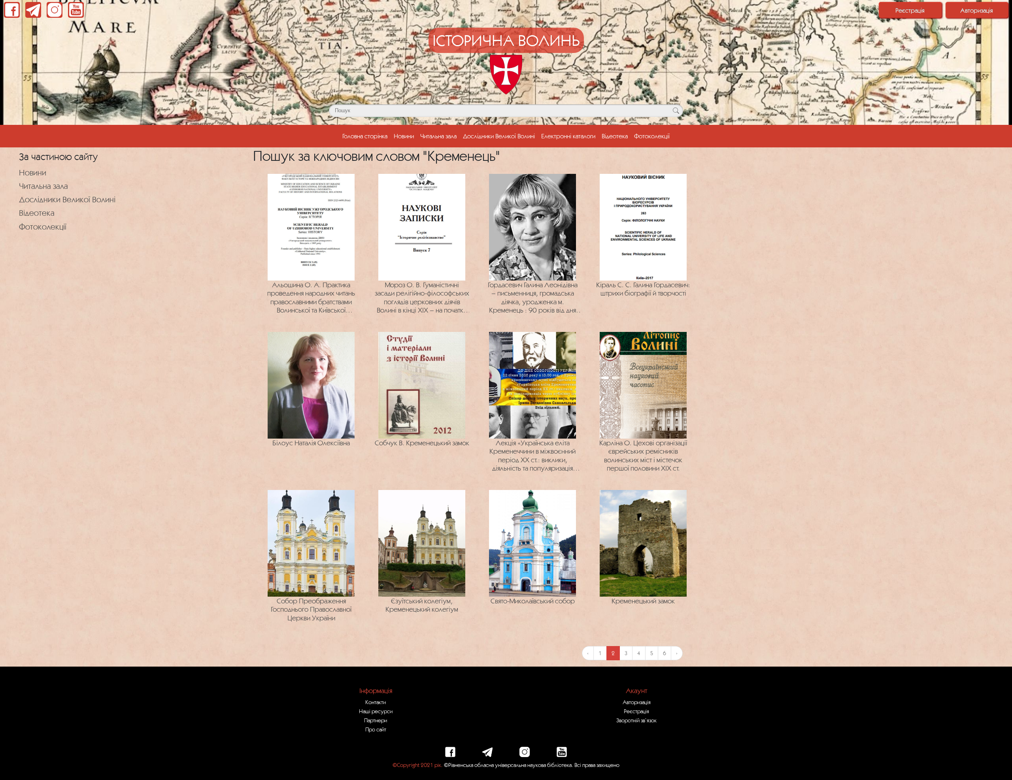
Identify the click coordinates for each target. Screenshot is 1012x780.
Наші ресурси (376, 711)
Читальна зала (438, 135)
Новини (404, 135)
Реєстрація (910, 10)
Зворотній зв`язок (636, 720)
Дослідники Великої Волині (499, 135)
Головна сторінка (364, 135)
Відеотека (615, 135)
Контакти (375, 702)
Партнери (375, 720)
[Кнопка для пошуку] (675, 110)
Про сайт (375, 729)
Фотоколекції (652, 135)
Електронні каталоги (568, 135)
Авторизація (976, 10)
